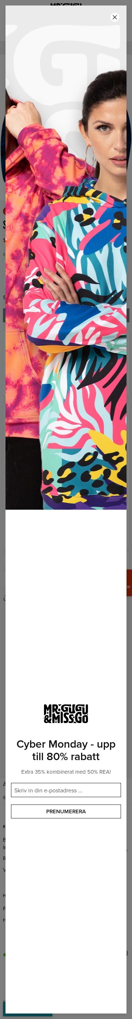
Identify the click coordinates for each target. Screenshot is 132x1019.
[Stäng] (114, 17)
